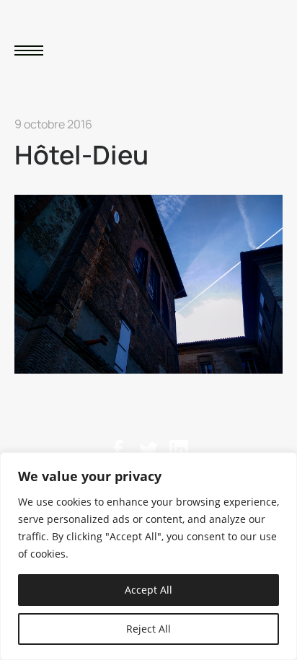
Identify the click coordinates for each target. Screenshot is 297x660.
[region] (148, 556)
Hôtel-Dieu (81, 154)
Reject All (148, 628)
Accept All (148, 590)
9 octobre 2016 (53, 124)
